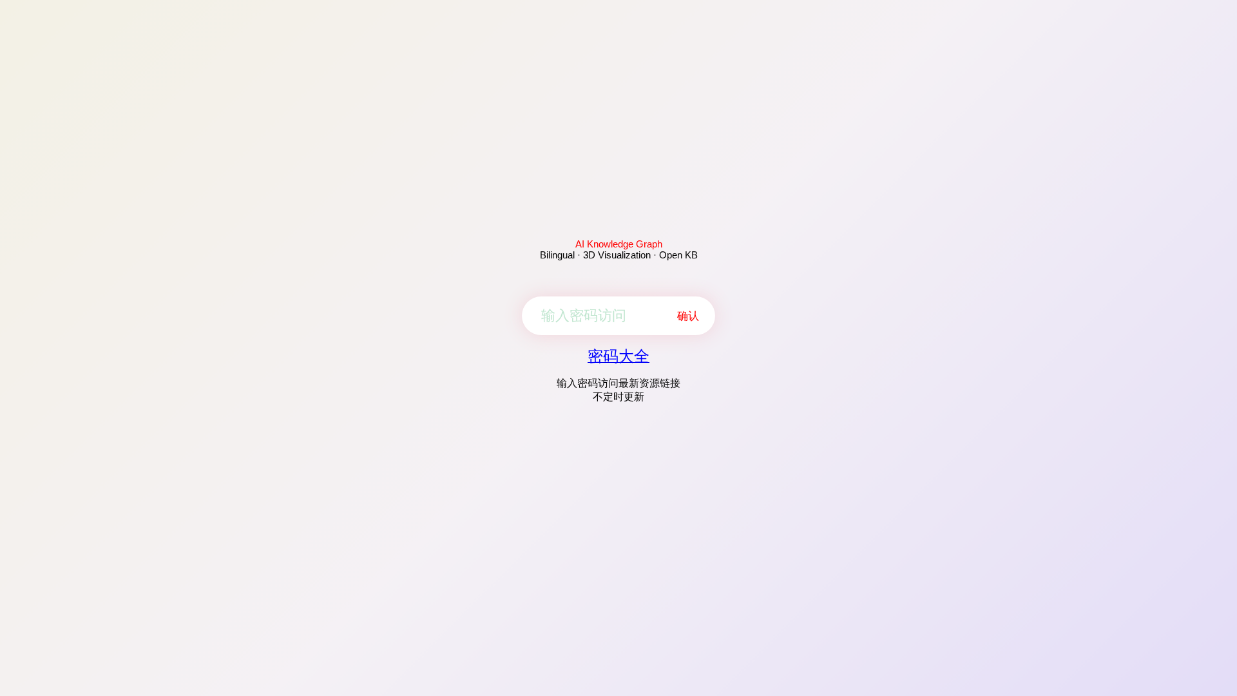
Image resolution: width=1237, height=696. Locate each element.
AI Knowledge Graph (618, 243)
